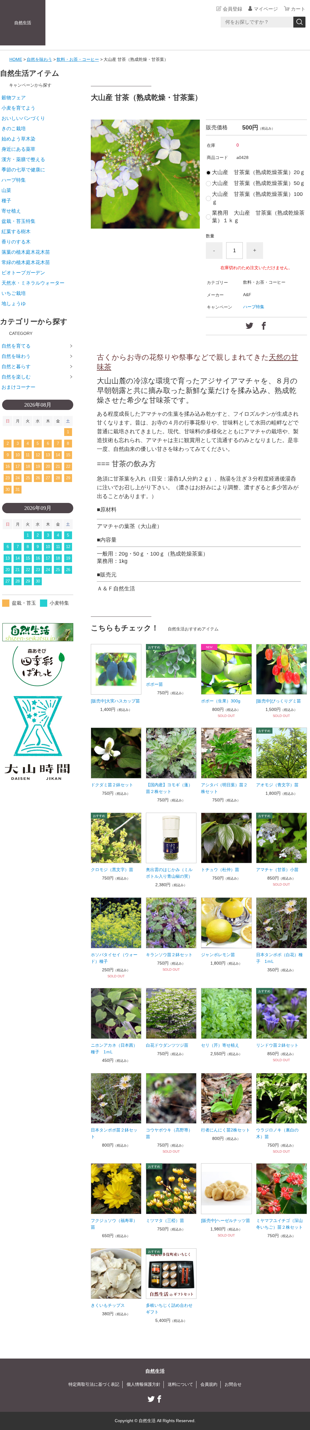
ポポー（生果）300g (220, 700)
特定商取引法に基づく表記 (93, 1384)
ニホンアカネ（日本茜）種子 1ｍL (114, 1048)
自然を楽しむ (16, 376)
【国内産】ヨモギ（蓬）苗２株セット (169, 788)
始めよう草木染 (18, 138)
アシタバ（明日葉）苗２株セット (224, 788)
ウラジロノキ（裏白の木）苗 (277, 1133)
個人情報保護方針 (143, 1384)
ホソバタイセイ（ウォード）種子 (114, 958)
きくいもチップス (108, 1305)
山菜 (6, 190)
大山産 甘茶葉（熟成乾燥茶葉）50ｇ (258, 183)
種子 (6, 200)
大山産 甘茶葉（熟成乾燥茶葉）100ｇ (257, 198)
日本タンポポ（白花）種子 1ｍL (279, 958)
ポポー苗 (154, 684)
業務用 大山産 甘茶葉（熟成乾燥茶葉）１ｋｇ (258, 216)
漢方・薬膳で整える (23, 159)
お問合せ (233, 1384)
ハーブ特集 (253, 306)
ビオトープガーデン (23, 272)
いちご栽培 (14, 293)
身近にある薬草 (18, 149)
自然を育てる (16, 345)
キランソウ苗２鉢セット (169, 954)
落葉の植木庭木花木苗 (26, 252)
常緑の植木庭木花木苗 (26, 262)
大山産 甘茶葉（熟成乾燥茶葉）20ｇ (258, 172)
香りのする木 (16, 241)
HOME (15, 59)
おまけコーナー (18, 387)
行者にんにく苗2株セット (225, 1130)
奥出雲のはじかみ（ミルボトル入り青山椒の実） (169, 873)
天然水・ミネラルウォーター (33, 283)
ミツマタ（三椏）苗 (165, 1220)
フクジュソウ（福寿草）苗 (114, 1224)
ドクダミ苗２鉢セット (112, 784)
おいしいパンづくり (23, 118)
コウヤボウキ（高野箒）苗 (169, 1133)
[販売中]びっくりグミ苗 (278, 700)
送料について (180, 1384)
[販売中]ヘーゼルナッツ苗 (225, 1220)
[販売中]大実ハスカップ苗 (115, 700)
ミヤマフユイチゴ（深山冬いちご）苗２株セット (279, 1224)
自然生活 (22, 22)
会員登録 (232, 9)
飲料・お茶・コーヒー (78, 59)
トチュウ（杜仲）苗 (220, 869)
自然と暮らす (16, 366)
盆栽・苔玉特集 (18, 221)
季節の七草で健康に (23, 169)
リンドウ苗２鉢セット (277, 1045)
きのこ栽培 (14, 128)
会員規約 (208, 1384)
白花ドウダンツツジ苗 (167, 1045)
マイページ (266, 9)
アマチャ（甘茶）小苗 (277, 869)
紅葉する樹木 (16, 231)
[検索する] (299, 22)
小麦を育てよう (18, 108)
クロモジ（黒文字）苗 (112, 869)
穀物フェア (14, 97)
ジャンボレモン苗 (218, 954)
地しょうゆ (14, 303)
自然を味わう (39, 59)
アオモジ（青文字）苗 (277, 784)
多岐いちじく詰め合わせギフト (169, 1308)
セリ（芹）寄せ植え (220, 1045)
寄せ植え (11, 210)
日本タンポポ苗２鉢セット (114, 1133)
